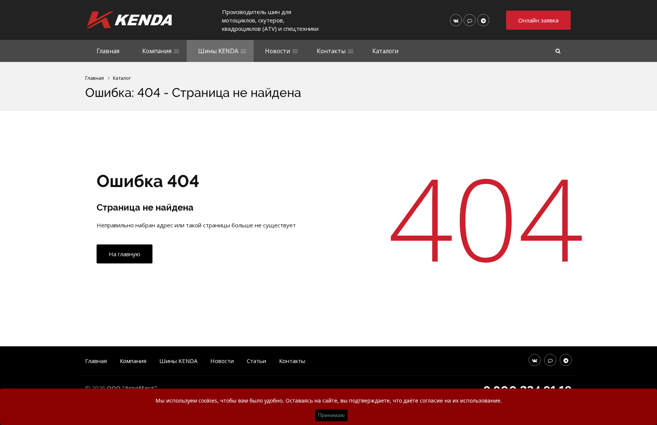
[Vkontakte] (456, 20)
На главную (124, 254)
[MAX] (469, 20)
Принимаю (331, 415)
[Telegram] (483, 20)
